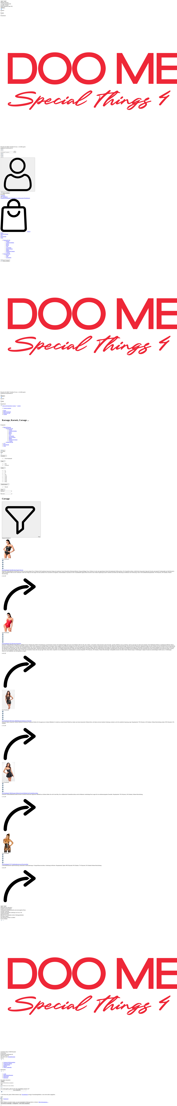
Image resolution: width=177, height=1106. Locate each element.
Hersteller (3, 455)
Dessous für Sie (9, 428)
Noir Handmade (8, 458)
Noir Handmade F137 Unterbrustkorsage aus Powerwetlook (15, 864)
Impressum (5, 1077)
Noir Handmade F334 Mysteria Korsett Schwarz (12, 570)
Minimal (6, 491)
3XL (6, 477)
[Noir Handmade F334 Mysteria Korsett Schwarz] (8, 557)
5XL (6, 480)
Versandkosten (25, 1094)
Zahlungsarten (21, 198)
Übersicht (3, 198)
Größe (2, 468)
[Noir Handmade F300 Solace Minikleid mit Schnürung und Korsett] (8, 708)
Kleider (10, 429)
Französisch (3, 15)
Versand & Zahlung (7, 1063)
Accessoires (11, 436)
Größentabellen (6, 1064)
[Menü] (2, 150)
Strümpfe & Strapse (13, 439)
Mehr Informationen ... (43, 1102)
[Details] (19, 611)
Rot (6, 463)
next (5, 1)
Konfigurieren (15, 1103)
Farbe (2, 461)
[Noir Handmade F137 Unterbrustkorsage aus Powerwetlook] (8, 852)
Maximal (6, 493)
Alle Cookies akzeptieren (24, 1103)
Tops (10, 434)
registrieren (5, 196)
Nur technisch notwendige (6, 1103)
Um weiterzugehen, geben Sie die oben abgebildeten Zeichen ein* (15, 1088)
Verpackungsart (4, 484)
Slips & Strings (12, 437)
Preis (2, 489)
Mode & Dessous (7, 427)
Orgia (4, 446)
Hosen (10, 432)
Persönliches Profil (9, 198)
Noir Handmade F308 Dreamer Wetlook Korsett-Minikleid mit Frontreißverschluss (20, 793)
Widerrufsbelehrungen (8, 1075)
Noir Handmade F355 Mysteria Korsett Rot (11, 643)
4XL (6, 478)
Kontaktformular (11, 1056)
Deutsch (2, 10)
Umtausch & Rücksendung (9, 1062)
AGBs (4, 1074)
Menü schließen (6, 193)
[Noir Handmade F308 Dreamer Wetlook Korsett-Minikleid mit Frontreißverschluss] (8, 781)
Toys (4, 443)
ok (1, 1084)
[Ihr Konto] (18, 175)
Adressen (15, 198)
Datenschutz (6, 1076)
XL (5, 474)
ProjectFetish (6, 444)
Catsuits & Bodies (13, 431)
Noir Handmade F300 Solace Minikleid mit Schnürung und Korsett (16, 720)
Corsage (10, 441)
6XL (6, 481)
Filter (3, 451)
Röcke (10, 433)
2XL (6, 476)
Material (5, 1066)
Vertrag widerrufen (7, 1067)
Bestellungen (27, 198)
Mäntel (10, 438)
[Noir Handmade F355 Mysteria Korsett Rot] (8, 631)
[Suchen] (15, 152)
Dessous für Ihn (9, 442)
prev (2, 1)
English (2, 13)
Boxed (6, 487)
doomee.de (6, 1098)
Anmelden (3, 195)
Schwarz (7, 465)
